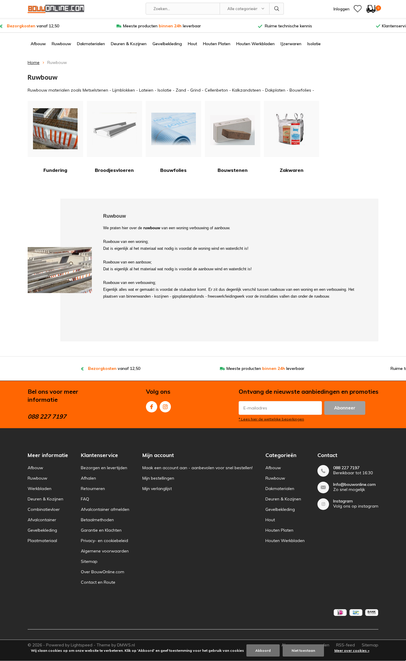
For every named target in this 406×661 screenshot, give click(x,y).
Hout (192, 43)
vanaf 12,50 (33, 26)
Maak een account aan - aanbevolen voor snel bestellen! (197, 467)
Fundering (55, 170)
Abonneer (344, 408)
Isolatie (314, 43)
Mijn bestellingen (158, 478)
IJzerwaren (291, 43)
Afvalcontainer (42, 519)
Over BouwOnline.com (102, 571)
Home (34, 62)
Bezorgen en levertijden (104, 467)
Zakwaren (291, 170)
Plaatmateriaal (42, 540)
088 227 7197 (346, 467)
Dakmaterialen (91, 43)
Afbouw (38, 43)
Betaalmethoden (97, 519)
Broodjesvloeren (114, 170)
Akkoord (263, 650)
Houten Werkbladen (255, 43)
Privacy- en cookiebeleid (104, 540)
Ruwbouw (61, 43)
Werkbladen (39, 488)
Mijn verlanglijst (157, 488)
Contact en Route (98, 582)
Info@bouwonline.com (354, 484)
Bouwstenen (233, 170)
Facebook (151, 406)
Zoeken (277, 9)
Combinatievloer (44, 509)
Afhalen (88, 478)
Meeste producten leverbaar (162, 26)
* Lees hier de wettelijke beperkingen (271, 419)
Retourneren (93, 488)
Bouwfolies (173, 170)
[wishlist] (357, 9)
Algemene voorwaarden (105, 551)
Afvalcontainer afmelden (105, 509)
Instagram (165, 406)
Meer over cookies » (351, 650)
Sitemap (89, 561)
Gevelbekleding (167, 43)
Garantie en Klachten (101, 530)
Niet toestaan (303, 650)
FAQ (85, 499)
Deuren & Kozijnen (129, 43)
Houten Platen (216, 43)
